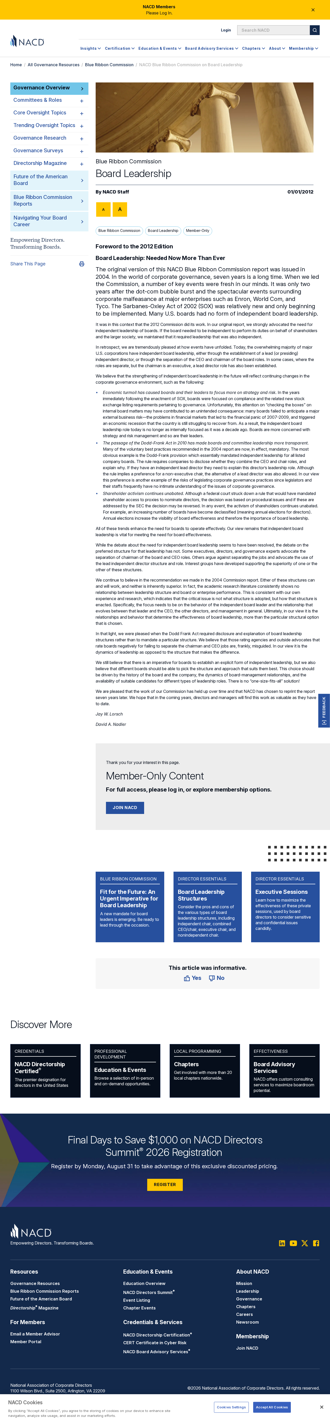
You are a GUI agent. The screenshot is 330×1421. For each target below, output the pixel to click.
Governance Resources (35, 1283)
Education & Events (120, 1069)
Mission (244, 1283)
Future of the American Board (41, 1298)
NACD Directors (149, 1292)
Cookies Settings (231, 1407)
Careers (244, 1314)
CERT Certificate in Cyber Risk (154, 1342)
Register (165, 1184)
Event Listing (136, 1300)
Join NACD (125, 807)
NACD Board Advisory (156, 1351)
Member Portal (25, 1341)
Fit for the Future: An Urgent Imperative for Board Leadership (129, 898)
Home (16, 64)
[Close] (321, 1407)
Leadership (247, 1291)
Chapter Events (139, 1307)
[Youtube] (293, 1243)
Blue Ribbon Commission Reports (44, 1291)
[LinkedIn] (282, 1243)
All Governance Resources (53, 64)
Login (226, 30)
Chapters (186, 1064)
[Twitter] (304, 1243)
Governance (249, 1298)
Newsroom (247, 1322)
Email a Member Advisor (35, 1333)
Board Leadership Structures (201, 895)
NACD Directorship (40, 1068)
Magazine (34, 1307)
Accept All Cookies (272, 1407)
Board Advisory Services (274, 1067)
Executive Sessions (281, 891)
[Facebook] (316, 1243)
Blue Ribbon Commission (109, 64)
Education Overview (144, 1283)
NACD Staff (116, 192)
